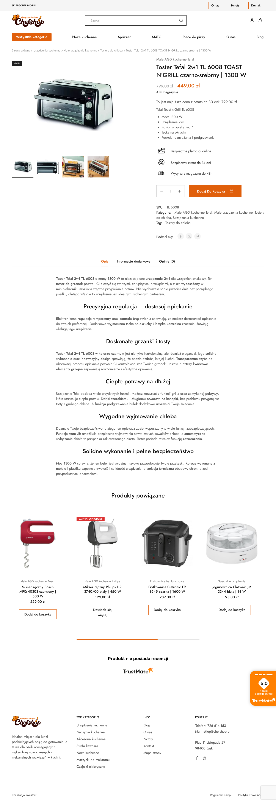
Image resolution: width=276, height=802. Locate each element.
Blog (260, 37)
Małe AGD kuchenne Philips (102, 581)
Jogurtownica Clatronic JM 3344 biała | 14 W (231, 589)
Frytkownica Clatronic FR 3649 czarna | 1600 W (167, 589)
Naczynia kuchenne (91, 732)
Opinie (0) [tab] (167, 261)
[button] (38, 614)
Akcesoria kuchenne (91, 739)
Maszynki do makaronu (93, 759)
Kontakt (256, 5)
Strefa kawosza (87, 745)
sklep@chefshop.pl (24, 5)
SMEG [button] (157, 37)
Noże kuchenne (88, 752)
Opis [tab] (104, 261)
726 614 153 (216, 725)
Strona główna (21, 50)
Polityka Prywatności (251, 795)
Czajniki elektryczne (91, 766)
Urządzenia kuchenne (46, 50)
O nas (215, 5)
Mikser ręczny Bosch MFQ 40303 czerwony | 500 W (37, 591)
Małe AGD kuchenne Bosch (37, 581)
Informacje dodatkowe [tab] (134, 261)
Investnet (31, 795)
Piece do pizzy (194, 37)
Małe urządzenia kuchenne (80, 50)
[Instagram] (205, 759)
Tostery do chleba (111, 50)
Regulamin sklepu (221, 795)
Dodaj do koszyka (211, 191)
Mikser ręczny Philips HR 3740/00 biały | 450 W (102, 589)
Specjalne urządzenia (231, 581)
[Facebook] (197, 758)
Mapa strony (152, 752)
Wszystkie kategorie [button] (31, 37)
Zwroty (235, 5)
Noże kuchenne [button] (84, 37)
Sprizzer (124, 37)
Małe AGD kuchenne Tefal (175, 59)
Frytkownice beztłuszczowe (167, 581)
